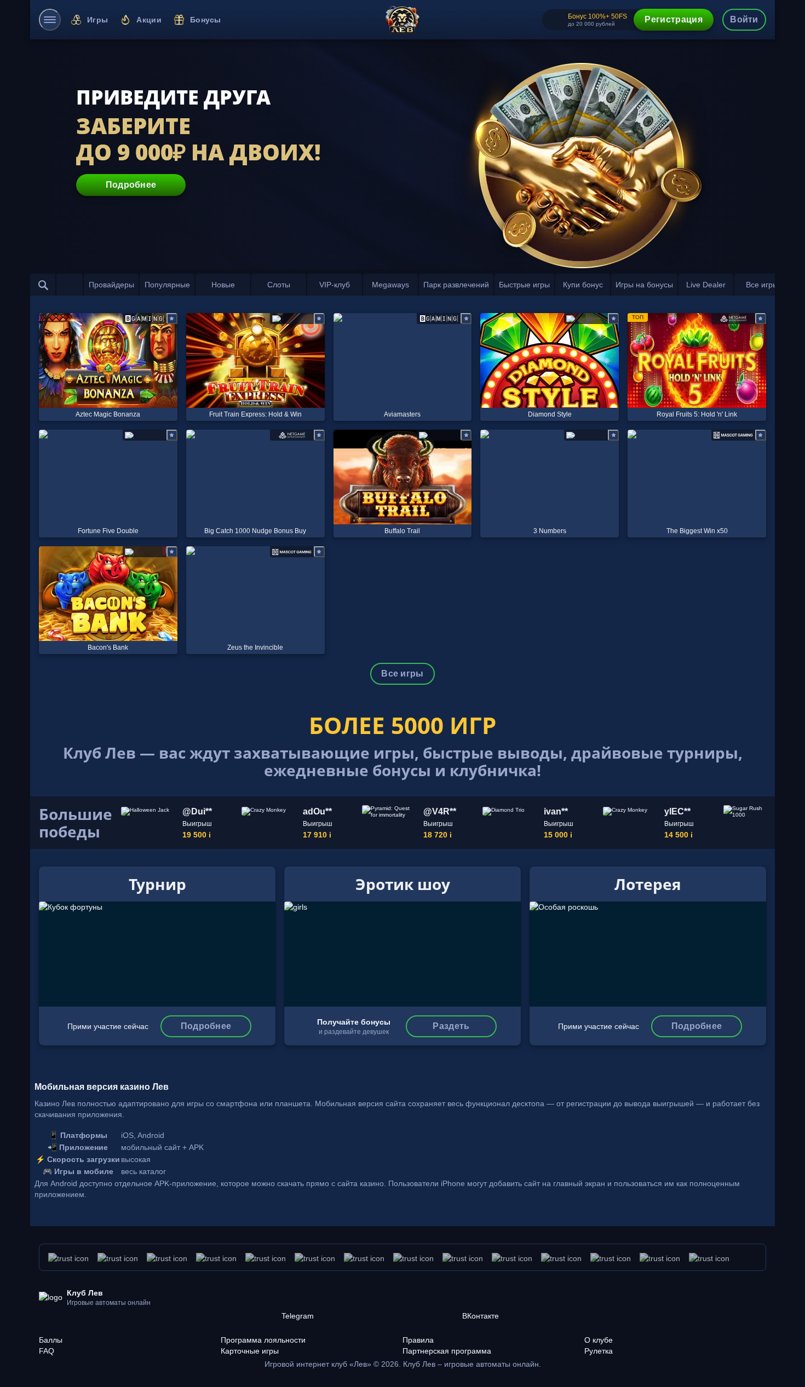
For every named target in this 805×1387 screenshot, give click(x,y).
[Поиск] (43, 285)
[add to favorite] (171, 318)
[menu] (50, 20)
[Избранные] (69, 285)
